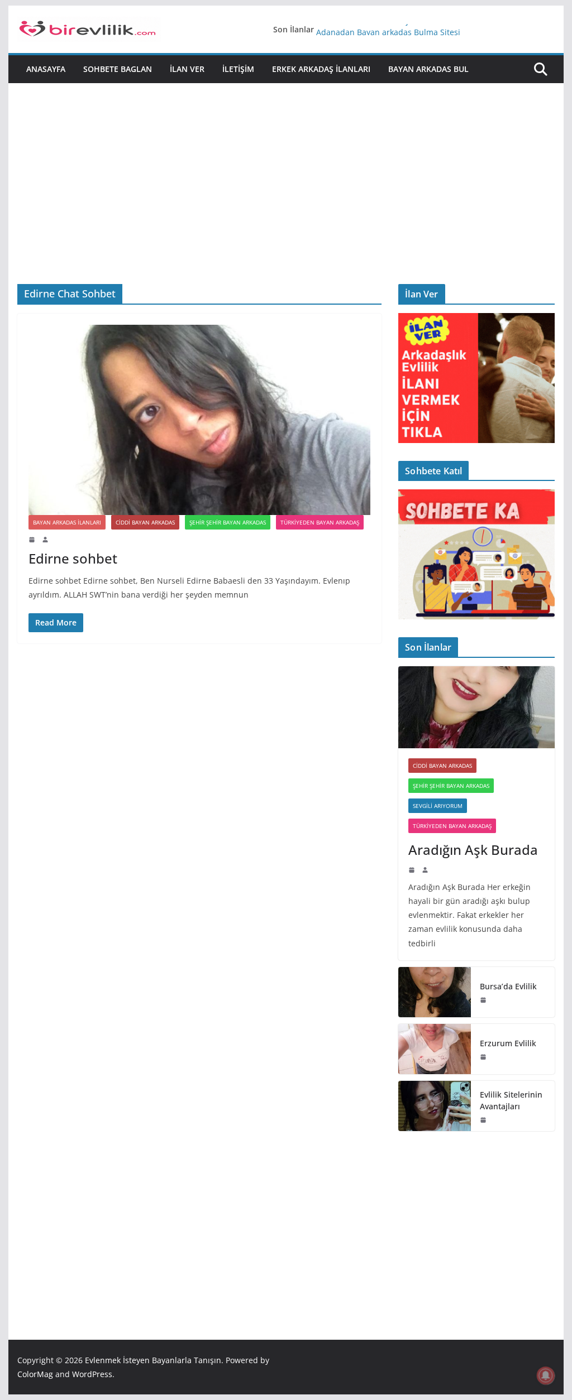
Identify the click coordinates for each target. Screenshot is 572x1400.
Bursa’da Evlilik (508, 986)
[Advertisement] (285, 167)
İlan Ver (187, 69)
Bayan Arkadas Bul (428, 69)
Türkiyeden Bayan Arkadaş (319, 522)
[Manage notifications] (546, 1375)
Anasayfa (45, 69)
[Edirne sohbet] (199, 419)
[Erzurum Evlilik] (434, 1049)
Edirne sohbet (72, 558)
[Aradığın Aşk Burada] (476, 707)
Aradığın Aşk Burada (473, 849)
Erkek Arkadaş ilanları (321, 69)
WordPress (92, 1374)
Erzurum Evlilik (508, 1043)
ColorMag (35, 1374)
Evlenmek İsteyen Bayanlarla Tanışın (153, 1360)
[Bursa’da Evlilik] (434, 992)
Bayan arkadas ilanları (67, 522)
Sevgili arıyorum (438, 806)
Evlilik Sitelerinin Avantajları (368, 29)
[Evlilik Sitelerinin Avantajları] (434, 1106)
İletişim (238, 69)
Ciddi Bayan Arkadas (145, 522)
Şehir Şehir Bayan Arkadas (227, 522)
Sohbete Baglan (117, 69)
